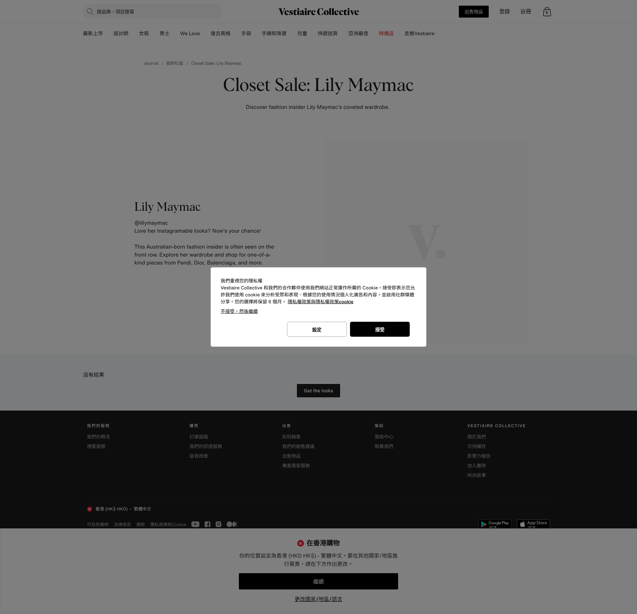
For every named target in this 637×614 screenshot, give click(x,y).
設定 (316, 329)
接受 (380, 329)
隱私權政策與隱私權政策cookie (320, 301)
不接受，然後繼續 (239, 311)
